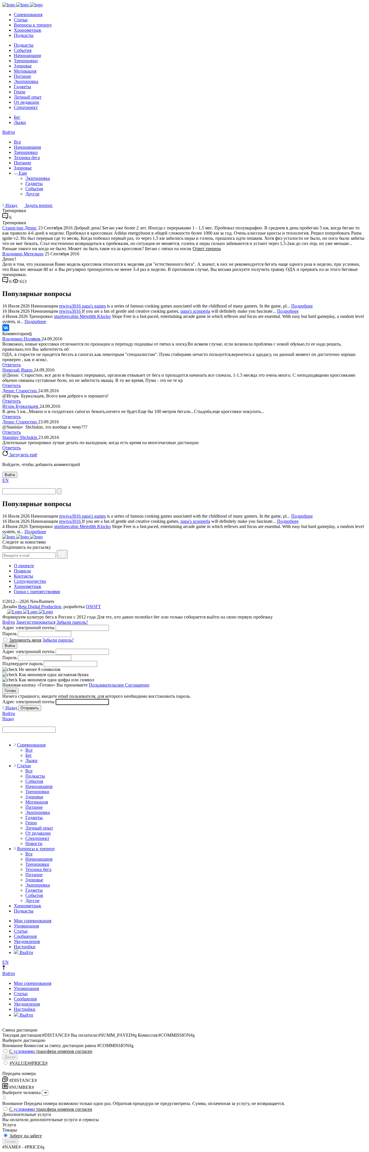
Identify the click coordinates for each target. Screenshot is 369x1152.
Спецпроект (26, 107)
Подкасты (23, 35)
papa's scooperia (195, 311)
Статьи (21, 19)
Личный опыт (28, 97)
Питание (22, 76)
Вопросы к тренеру (33, 24)
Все (17, 141)
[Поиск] (59, 491)
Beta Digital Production (39, 606)
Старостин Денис (19, 227)
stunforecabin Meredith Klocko (82, 316)
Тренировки (26, 60)
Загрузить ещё (22, 454)
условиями (24, 1051)
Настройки (24, 946)
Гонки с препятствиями (37, 591)
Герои (19, 91)
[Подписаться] (62, 554)
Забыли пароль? (72, 622)
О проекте (24, 565)
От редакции (26, 102)
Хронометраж (27, 30)
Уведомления (27, 941)
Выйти (25, 952)
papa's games (94, 305)
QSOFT (93, 606)
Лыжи (20, 122)
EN (5, 480)
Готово (10, 691)
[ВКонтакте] (5, 327)
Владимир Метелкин (23, 253)
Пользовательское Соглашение (119, 684)
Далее (10, 1057)
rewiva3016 (70, 305)
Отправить (29, 708)
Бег (17, 117)
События (22, 50)
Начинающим (27, 55)
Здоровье (23, 65)
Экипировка (26, 81)
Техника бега (27, 157)
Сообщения (25, 936)
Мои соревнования (32, 920)
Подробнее (302, 305)
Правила (22, 570)
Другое (32, 193)
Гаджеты (22, 86)
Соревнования (28, 14)
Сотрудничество (30, 581)
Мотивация (25, 71)
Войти (8, 132)
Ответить (11, 364)
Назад (11, 205)
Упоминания (26, 925)
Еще (22, 173)
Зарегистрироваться (35, 622)
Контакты (23, 576)
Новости (33, 843)
